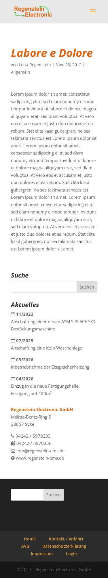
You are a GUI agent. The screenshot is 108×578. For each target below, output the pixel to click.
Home (30, 539)
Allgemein (20, 72)
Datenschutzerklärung (64, 546)
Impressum (42, 553)
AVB (25, 546)
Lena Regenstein (35, 64)
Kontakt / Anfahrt (66, 539)
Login (71, 553)
